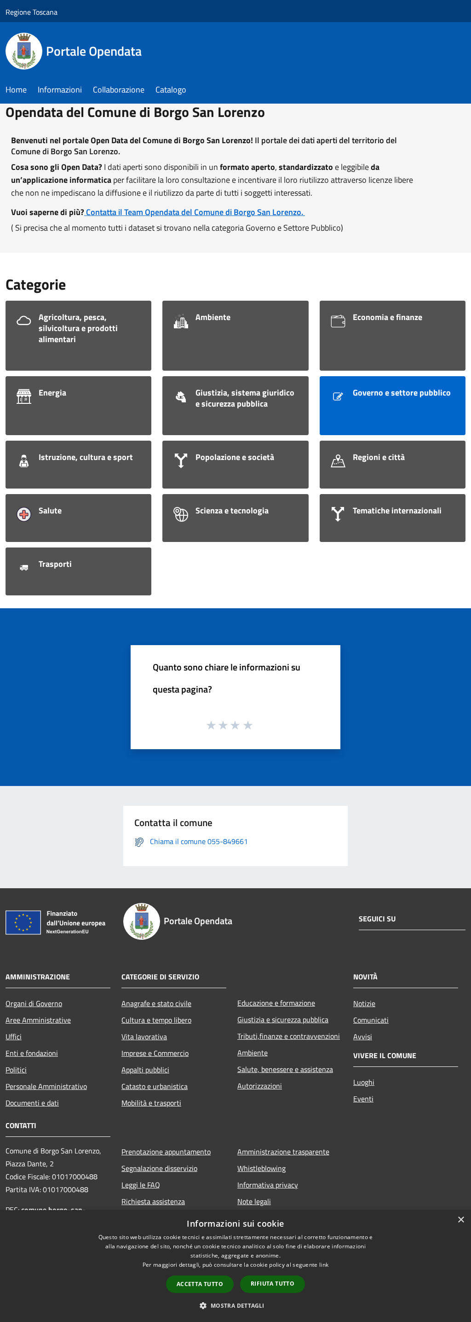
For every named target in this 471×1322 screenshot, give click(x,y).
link (323, 1265)
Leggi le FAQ (140, 1184)
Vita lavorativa (144, 1036)
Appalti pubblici (145, 1069)
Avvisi (362, 1036)
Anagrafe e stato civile (156, 1003)
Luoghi (363, 1082)
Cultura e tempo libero (156, 1019)
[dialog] (235, 1266)
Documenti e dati (32, 1102)
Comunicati (371, 1019)
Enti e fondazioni (32, 1053)
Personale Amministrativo (46, 1086)
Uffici (14, 1036)
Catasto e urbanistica (154, 1086)
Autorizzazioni (259, 1085)
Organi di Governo (34, 1003)
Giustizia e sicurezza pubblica (282, 1019)
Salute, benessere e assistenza (285, 1069)
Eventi (363, 1098)
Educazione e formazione (276, 1002)
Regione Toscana (31, 11)
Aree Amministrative (38, 1019)
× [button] (460, 1220)
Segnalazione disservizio (159, 1168)
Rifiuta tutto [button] (272, 1283)
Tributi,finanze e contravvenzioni (288, 1036)
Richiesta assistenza (153, 1201)
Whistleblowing (261, 1168)
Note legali (254, 1201)
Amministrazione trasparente (283, 1151)
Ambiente (252, 1052)
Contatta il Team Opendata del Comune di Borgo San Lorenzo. (194, 212)
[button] (235, 1305)
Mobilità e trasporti (151, 1102)
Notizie (364, 1003)
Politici (16, 1069)
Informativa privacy (267, 1184)
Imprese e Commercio (155, 1053)
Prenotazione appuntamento (166, 1151)
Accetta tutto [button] (200, 1284)
